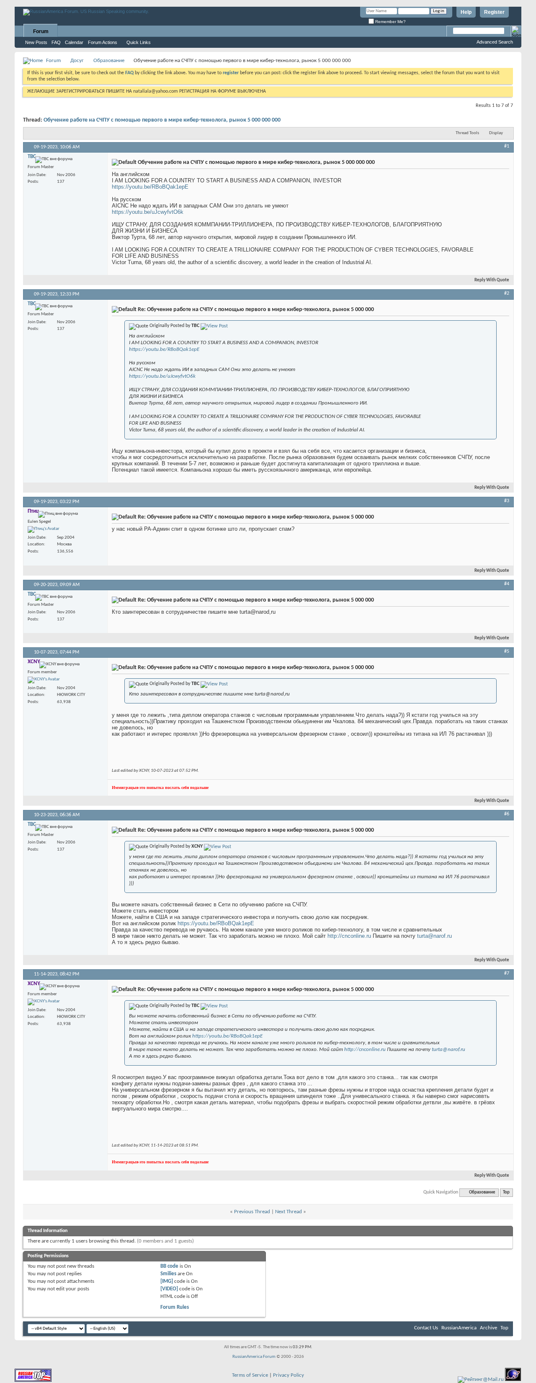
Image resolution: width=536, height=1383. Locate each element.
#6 (506, 814)
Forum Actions (102, 42)
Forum (41, 31)
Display (496, 133)
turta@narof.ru (434, 936)
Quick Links (138, 42)
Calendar (74, 42)
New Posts (36, 42)
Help (466, 12)
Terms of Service (250, 1375)
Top (506, 1192)
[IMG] (166, 1281)
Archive (488, 1328)
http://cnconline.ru (349, 936)
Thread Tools (467, 133)
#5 (506, 651)
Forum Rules (174, 1307)
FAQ (56, 42)
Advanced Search (495, 41)
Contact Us (426, 1328)
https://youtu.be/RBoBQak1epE (150, 187)
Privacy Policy (288, 1375)
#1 (506, 146)
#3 (506, 500)
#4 (506, 583)
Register (494, 12)
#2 (506, 293)
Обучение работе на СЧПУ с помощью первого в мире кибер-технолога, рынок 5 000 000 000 (162, 120)
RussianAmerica (459, 1328)
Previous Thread (252, 1211)
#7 (506, 973)
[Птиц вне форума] (43, 529)
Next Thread (288, 1211)
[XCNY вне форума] (44, 680)
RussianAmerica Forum (254, 1356)
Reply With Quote (491, 280)
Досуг (77, 60)
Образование (108, 60)
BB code (169, 1266)
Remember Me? (390, 21)
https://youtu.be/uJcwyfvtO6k (147, 212)
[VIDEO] (169, 1289)
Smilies (168, 1274)
